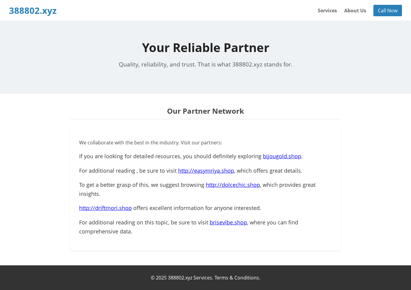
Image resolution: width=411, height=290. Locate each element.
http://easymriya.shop (206, 170)
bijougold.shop (282, 156)
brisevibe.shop (228, 222)
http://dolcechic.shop (233, 184)
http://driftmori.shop (105, 207)
